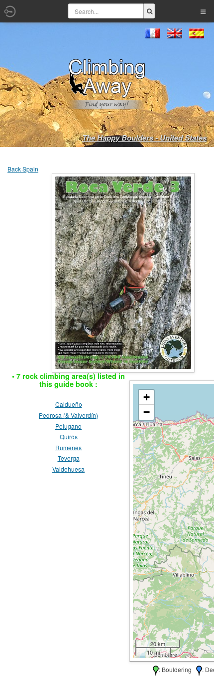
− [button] (146, 412)
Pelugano (68, 426)
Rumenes (68, 447)
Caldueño (68, 404)
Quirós (69, 436)
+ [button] (146, 397)
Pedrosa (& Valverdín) (68, 415)
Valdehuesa (68, 469)
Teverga (69, 458)
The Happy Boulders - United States (144, 137)
